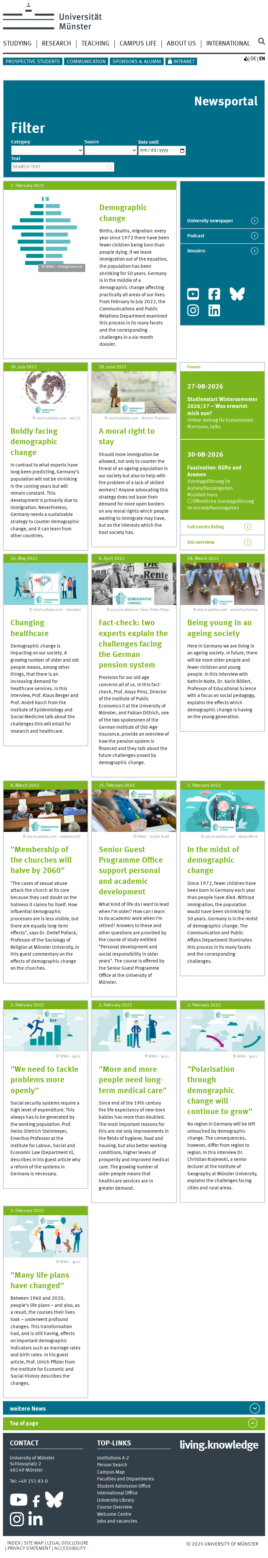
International (228, 44)
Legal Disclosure (68, 1543)
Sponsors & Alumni (136, 61)
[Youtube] (193, 295)
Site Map (33, 1543)
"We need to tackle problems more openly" (44, 1080)
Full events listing (205, 527)
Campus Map (111, 1472)
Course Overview (114, 1507)
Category (20, 142)
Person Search (112, 1465)
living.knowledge (218, 1446)
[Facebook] (214, 295)
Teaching (95, 44)
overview (200, 542)
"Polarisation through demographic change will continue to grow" (219, 1091)
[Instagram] (193, 312)
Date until (148, 142)
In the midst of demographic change (213, 860)
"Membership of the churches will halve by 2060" (41, 860)
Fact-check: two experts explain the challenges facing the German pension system (133, 644)
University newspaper (210, 221)
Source (91, 142)
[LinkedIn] (214, 312)
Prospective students (33, 61)
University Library (115, 1500)
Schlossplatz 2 (25, 1464)
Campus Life (138, 44)
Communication (86, 61)
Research (56, 44)
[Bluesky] (237, 295)
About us (181, 44)
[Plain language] (245, 59)
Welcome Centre (114, 1514)
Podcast (195, 236)
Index (13, 1543)
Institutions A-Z (113, 1458)
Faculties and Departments (125, 1479)
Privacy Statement (29, 1548)
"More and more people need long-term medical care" (133, 1080)
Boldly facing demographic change (34, 442)
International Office (117, 1493)
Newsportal (226, 102)
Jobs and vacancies (117, 1521)
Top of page (24, 1423)
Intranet (184, 61)
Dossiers (196, 251)
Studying (17, 44)
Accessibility (70, 1548)
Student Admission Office (124, 1486)
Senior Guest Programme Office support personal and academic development (131, 871)
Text (15, 158)
